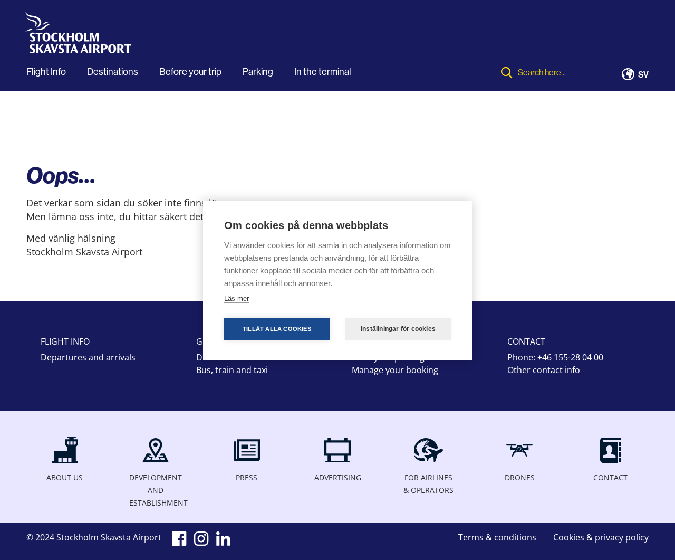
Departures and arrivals (88, 357)
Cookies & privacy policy (601, 537)
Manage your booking (395, 370)
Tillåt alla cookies (277, 329)
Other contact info (543, 370)
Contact (610, 477)
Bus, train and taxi (232, 370)
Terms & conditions (497, 537)
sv (643, 75)
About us (64, 477)
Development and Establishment (155, 490)
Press (246, 477)
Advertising (337, 477)
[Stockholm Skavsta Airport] (80, 36)
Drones (520, 477)
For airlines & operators (428, 483)
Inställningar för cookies (398, 329)
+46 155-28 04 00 (570, 357)
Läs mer (236, 298)
